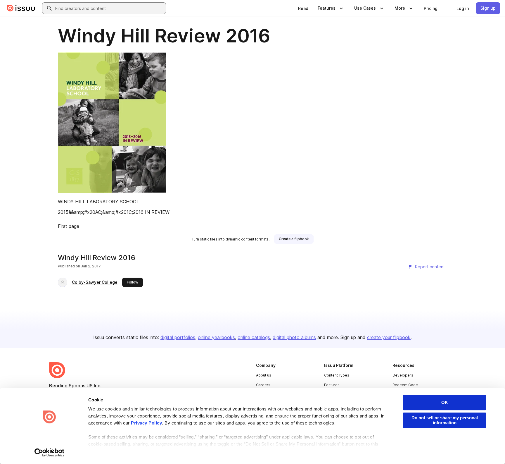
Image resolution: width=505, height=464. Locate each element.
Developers (402, 375)
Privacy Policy (146, 422)
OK (444, 402)
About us (263, 375)
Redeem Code (405, 385)
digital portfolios (177, 337)
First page (68, 226)
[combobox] (109, 8)
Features (332, 385)
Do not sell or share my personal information (444, 420)
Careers (263, 385)
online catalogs (254, 337)
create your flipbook (389, 337)
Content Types (336, 375)
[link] (303, 8)
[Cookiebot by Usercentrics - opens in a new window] (49, 452)
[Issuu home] (21, 8)
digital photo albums (294, 337)
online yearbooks (216, 337)
